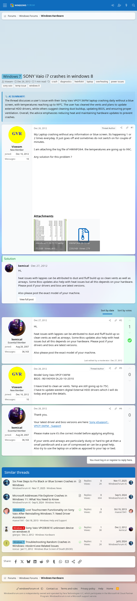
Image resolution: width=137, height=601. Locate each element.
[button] (42, 588)
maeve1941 (18, 520)
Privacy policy (88, 588)
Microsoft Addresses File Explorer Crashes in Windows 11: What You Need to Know (39, 497)
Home (109, 588)
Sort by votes (125, 310)
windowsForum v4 (29, 588)
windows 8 (34, 85)
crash (54, 81)
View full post (27, 299)
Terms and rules (69, 588)
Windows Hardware (45, 534)
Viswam (9, 81)
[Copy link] (127, 128)
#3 (120, 368)
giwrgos (16, 534)
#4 (120, 408)
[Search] (133, 5)
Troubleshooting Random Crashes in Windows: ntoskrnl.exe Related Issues (41, 544)
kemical (23, 265)
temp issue (20, 85)
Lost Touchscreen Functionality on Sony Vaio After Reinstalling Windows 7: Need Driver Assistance (43, 513)
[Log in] (112, 5)
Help (100, 588)
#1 (132, 127)
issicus (15, 549)
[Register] (119, 5)
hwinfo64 (79, 81)
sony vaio (7, 85)
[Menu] (5, 5)
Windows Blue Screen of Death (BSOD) (53, 549)
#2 (120, 320)
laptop (90, 81)
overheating (102, 81)
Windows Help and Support (53, 520)
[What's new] (126, 5)
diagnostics (66, 81)
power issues (117, 81)
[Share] (121, 128)
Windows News (54, 488)
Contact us (52, 588)
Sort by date (107, 310)
